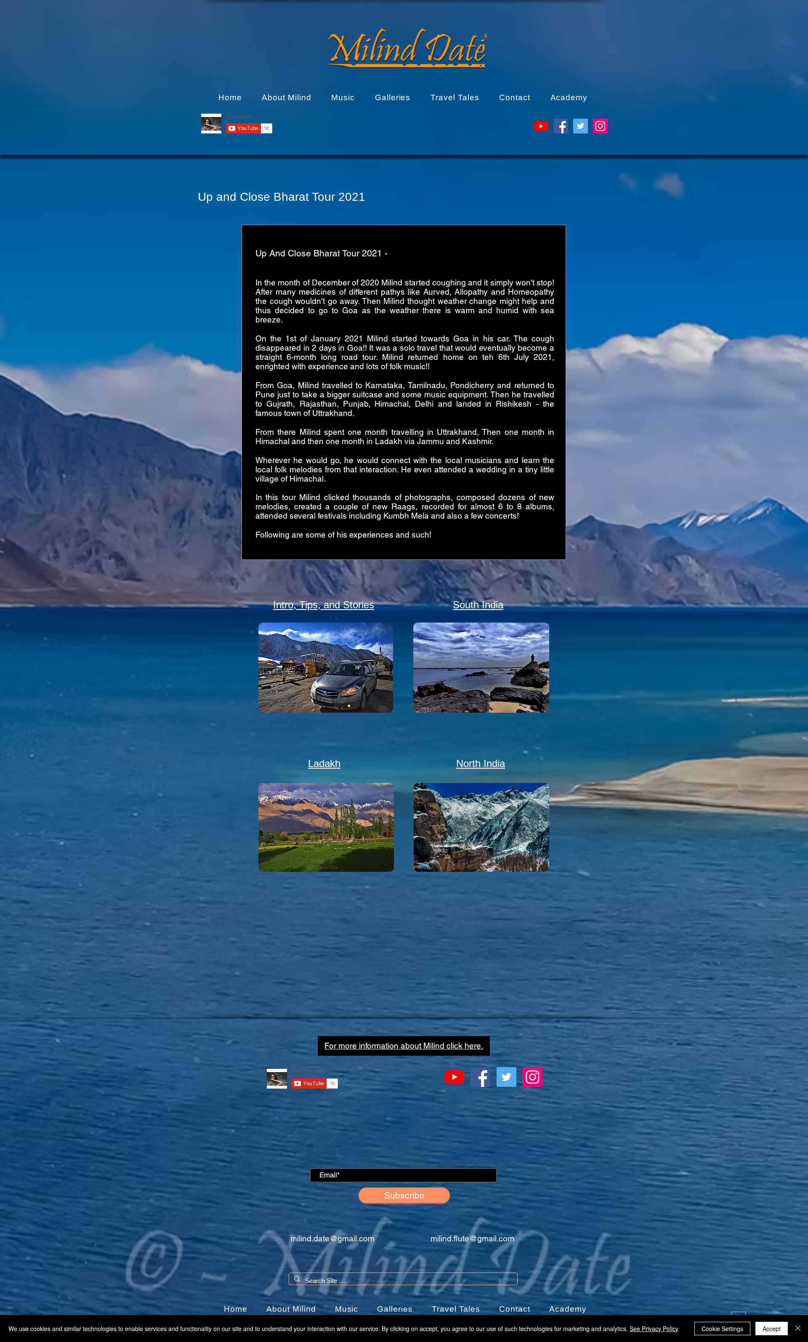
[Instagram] (600, 126)
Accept (772, 1328)
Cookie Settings (722, 1328)
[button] (286, 98)
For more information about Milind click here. (403, 1045)
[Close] (798, 1328)
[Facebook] (560, 126)
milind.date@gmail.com (332, 1238)
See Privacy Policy (654, 1328)
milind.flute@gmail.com (472, 1238)
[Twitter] (580, 126)
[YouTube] (541, 126)
